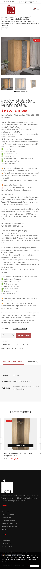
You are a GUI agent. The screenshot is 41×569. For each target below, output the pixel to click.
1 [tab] (15, 91)
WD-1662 (5, 328)
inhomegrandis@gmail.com (29, 2)
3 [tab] (19, 91)
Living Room (6, 543)
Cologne (19, 345)
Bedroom (26, 17)
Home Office (7, 546)
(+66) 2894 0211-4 (12, 2)
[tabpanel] (7, 84)
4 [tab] (22, 91)
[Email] (23, 349)
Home (3, 17)
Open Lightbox (20, 56)
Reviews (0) (33, 362)
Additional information (13, 362)
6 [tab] (26, 91)
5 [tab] (24, 91)
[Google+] (16, 349)
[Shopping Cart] (34, 9)
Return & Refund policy (10, 526)
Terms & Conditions (9, 523)
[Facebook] (9, 349)
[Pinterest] (19, 349)
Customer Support (9, 520)
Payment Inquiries (8, 514)
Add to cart (23, 335)
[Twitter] (13, 349)
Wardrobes (26, 345)
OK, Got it (34, 566)
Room (19, 17)
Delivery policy (7, 517)
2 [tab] (17, 91)
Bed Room (6, 540)
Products (11, 17)
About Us (5, 511)
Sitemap (5, 529)
